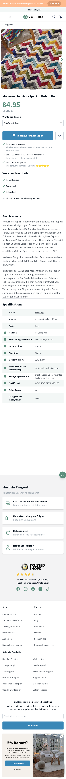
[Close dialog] (61, 736)
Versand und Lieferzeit (12, 620)
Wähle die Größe (11, 116)
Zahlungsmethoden (11, 626)
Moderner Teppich (10, 677)
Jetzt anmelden (17, 763)
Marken (37, 632)
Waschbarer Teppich (11, 689)
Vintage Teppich (9, 665)
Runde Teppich (40, 665)
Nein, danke (17, 769)
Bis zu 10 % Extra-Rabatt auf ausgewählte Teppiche (23, 3)
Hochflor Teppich (10, 659)
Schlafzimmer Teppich (43, 671)
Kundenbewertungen (12, 645)
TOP (62, 475)
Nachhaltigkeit (40, 638)
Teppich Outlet (40, 677)
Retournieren (8, 632)
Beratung (38, 614)
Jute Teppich (8, 671)
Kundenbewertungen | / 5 (33, 579)
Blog (36, 620)
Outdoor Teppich (41, 683)
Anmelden (7, 638)
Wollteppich (38, 659)
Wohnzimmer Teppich (12, 683)
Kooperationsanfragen (44, 645)
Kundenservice (9, 614)
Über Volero (39, 626)
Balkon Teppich (40, 689)
